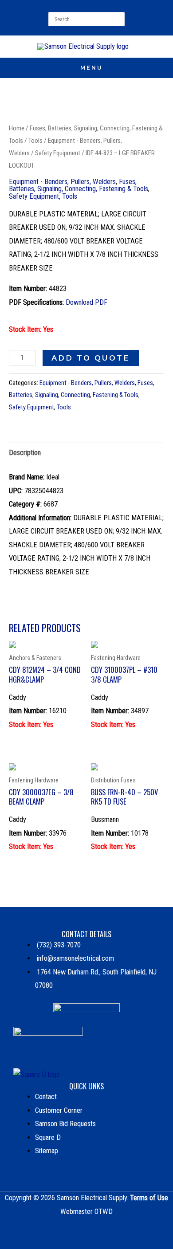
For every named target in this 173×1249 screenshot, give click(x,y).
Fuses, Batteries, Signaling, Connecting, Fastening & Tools (78, 185)
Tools (35, 141)
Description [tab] (25, 452)
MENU (91, 67)
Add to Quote (90, 357)
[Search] (119, 19)
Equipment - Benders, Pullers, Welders (62, 181)
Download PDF (86, 302)
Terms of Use (149, 1198)
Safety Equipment (57, 153)
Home (16, 128)
